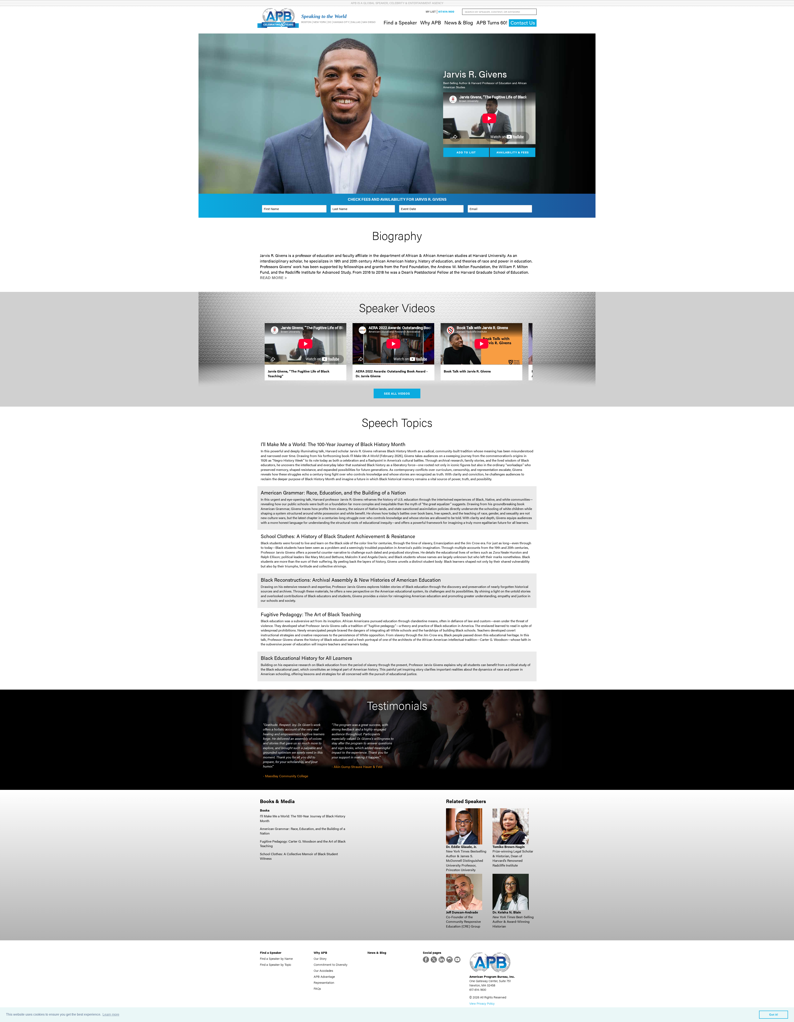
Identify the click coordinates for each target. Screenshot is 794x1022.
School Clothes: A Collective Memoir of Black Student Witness (299, 856)
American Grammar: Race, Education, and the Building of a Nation (302, 831)
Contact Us (523, 22)
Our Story (320, 958)
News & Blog (458, 22)
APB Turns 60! (491, 22)
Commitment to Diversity (330, 964)
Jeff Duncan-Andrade (462, 912)
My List (431, 11)
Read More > (273, 277)
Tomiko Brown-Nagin (509, 846)
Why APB (430, 22)
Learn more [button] (111, 1014)
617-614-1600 (446, 11)
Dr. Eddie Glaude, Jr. (461, 846)
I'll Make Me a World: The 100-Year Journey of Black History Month (302, 818)
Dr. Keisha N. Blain (507, 912)
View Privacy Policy (482, 1003)
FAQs (317, 988)
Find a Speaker (400, 22)
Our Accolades (323, 970)
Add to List (466, 152)
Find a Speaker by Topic (275, 964)
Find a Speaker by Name (276, 958)
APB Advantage (324, 976)
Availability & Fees (512, 152)
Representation (324, 982)
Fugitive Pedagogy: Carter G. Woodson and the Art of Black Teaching (303, 843)
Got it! (773, 1014)
